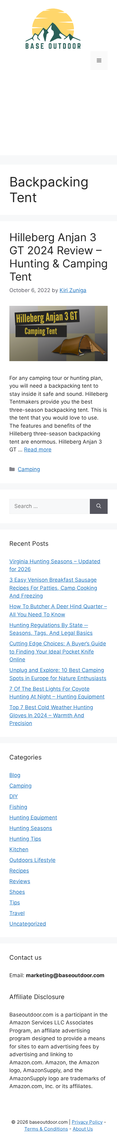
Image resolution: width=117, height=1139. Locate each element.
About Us (83, 1129)
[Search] (99, 506)
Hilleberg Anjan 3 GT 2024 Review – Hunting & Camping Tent (58, 257)
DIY (13, 796)
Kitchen (18, 849)
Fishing (18, 807)
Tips (14, 902)
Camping (29, 469)
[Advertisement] (58, 117)
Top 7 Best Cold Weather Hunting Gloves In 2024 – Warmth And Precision (51, 715)
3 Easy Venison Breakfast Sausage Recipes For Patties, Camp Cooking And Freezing (53, 588)
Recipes (19, 871)
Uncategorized (27, 924)
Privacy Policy (87, 1122)
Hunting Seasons (30, 828)
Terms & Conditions (46, 1129)
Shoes (17, 892)
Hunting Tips (25, 839)
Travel (17, 913)
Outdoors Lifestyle (32, 860)
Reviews (19, 881)
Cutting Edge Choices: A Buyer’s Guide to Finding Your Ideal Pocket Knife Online (57, 651)
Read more (37, 449)
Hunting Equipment (33, 817)
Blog (14, 775)
